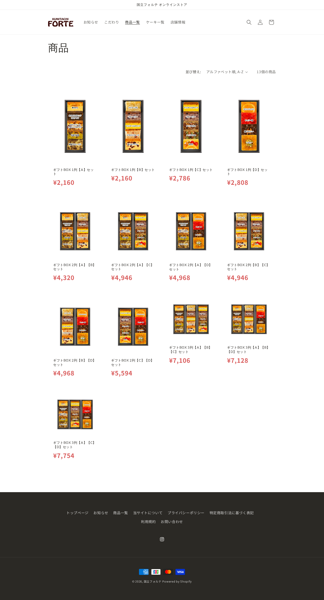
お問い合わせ (172, 521)
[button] (249, 22)
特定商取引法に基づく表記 (232, 512)
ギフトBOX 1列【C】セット (191, 170)
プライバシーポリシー (186, 512)
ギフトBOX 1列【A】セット (73, 172)
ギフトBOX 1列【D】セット (247, 172)
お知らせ (100, 512)
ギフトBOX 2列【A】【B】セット (74, 267)
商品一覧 (120, 512)
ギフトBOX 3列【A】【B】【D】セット (248, 349)
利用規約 (148, 521)
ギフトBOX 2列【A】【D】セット (190, 267)
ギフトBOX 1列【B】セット (133, 170)
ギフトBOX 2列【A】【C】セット (132, 267)
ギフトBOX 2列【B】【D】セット (74, 362)
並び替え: (193, 71)
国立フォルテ (152, 581)
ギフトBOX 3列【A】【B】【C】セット (190, 349)
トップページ (77, 512)
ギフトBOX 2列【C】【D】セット (132, 362)
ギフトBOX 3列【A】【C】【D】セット (74, 445)
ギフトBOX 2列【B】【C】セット (248, 267)
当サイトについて (148, 512)
